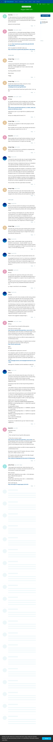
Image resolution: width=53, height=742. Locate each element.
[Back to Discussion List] (2, 2)
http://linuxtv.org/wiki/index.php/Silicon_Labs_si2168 (20, 330)
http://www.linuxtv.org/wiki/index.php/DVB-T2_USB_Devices (21, 49)
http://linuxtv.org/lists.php (14, 344)
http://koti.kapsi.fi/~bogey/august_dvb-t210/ (18, 484)
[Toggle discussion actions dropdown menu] (49, 15)
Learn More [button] (4, 740)
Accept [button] (46, 738)
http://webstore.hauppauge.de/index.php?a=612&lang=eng (21, 458)
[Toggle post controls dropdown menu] (34, 26)
